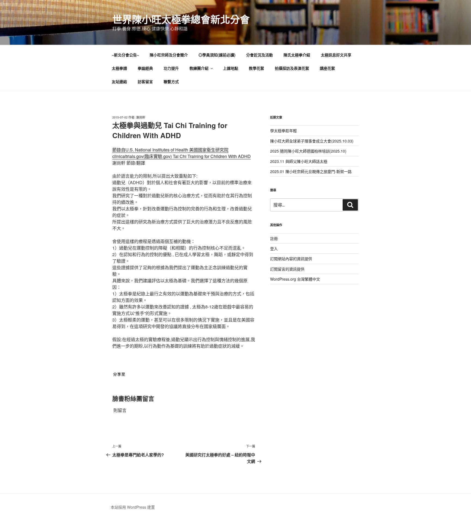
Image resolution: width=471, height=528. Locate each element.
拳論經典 (145, 68)
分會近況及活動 (259, 54)
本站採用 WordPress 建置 (133, 507)
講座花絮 (327, 68)
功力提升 (171, 68)
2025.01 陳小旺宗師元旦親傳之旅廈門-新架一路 (311, 171)
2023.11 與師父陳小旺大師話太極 (298, 161)
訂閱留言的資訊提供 (287, 269)
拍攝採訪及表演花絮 (292, 68)
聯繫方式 (171, 81)
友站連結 (119, 81)
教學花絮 (256, 68)
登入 (274, 248)
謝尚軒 (140, 117)
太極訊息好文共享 (336, 54)
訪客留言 (145, 81)
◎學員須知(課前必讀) (216, 54)
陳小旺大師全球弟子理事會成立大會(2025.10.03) (312, 141)
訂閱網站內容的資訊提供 (291, 258)
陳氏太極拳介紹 (296, 54)
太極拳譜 (119, 68)
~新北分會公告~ (125, 54)
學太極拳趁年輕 (283, 130)
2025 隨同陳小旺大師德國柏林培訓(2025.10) (308, 151)
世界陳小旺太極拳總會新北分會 (181, 19)
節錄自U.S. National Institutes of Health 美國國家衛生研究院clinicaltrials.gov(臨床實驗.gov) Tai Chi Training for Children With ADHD (181, 153)
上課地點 (230, 68)
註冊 (274, 238)
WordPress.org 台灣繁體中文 (295, 279)
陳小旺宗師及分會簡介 (169, 54)
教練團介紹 (199, 68)
